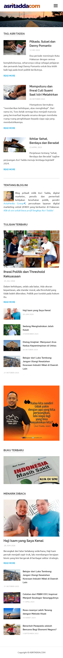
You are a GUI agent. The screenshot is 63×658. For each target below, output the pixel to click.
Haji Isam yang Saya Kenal (37, 310)
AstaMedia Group (13, 203)
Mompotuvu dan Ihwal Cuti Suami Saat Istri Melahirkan (43, 90)
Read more (9, 76)
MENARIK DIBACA (15, 493)
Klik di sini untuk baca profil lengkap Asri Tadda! (28, 210)
